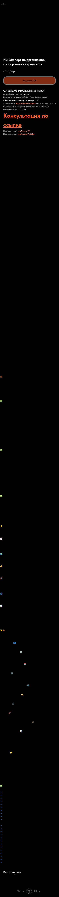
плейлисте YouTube (26, 134)
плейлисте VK (24, 131)
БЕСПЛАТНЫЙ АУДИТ (25, 103)
